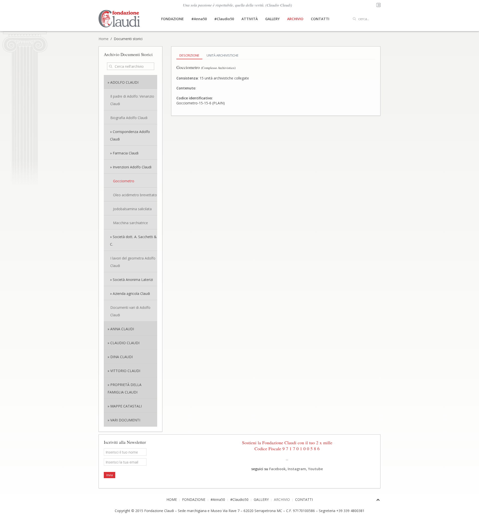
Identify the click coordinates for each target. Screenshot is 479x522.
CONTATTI (320, 18)
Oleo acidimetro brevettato (135, 195)
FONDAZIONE (172, 18)
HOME (171, 499)
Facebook (277, 468)
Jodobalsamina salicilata (132, 208)
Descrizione (189, 55)
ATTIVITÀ (249, 18)
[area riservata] (378, 4)
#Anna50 (199, 18)
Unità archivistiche (223, 55)
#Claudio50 (224, 18)
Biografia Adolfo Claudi (128, 117)
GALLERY (272, 18)
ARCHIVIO (295, 18)
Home (104, 38)
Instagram (297, 468)
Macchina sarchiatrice (130, 222)
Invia (109, 475)
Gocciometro (123, 181)
